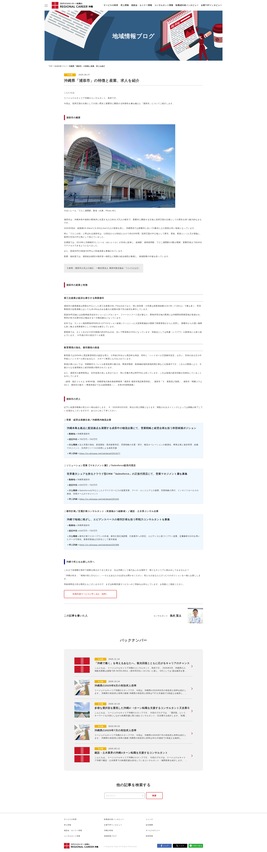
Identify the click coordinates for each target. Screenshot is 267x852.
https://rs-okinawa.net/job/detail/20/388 (99, 545)
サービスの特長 (111, 5)
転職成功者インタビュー (187, 5)
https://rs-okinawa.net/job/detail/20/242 (99, 499)
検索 (154, 795)
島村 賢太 (175, 615)
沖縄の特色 (108, 830)
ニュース (149, 819)
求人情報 (125, 5)
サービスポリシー (153, 830)
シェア (166, 846)
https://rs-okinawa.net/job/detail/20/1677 (99, 453)
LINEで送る (197, 846)
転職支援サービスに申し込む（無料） (90, 594)
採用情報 (149, 836)
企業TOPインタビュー (211, 5)
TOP (50, 66)
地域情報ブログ (60, 66)
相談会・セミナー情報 (141, 5)
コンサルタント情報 (163, 5)
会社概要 (149, 825)
